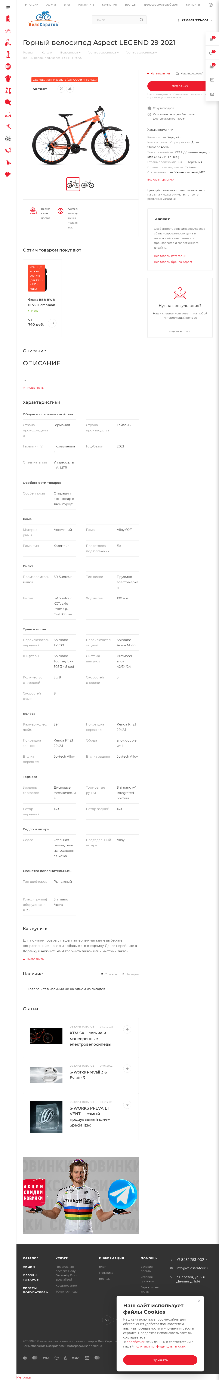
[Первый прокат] (9, 139)
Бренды (104, 1278)
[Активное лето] (9, 103)
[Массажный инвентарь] (9, 163)
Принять (160, 1360)
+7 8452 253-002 (195, 20)
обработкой (136, 1342)
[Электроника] (9, 67)
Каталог (30, 1258)
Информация (111, 1258)
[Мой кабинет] (211, 5)
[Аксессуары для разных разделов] (9, 175)
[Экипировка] (9, 79)
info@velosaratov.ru (192, 1268)
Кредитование (66, 1285)
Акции (29, 1266)
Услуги (62, 1258)
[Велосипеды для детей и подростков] (9, 43)
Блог (102, 1266)
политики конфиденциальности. (160, 1346)
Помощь (149, 1258)
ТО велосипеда (67, 1291)
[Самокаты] (9, 115)
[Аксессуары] (9, 55)
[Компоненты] (9, 151)
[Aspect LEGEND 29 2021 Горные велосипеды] (80, 135)
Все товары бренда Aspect (173, 262)
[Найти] (141, 19)
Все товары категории (170, 256)
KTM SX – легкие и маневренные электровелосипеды (90, 1039)
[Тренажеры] (9, 91)
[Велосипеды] (9, 31)
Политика (106, 1272)
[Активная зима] (9, 127)
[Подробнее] (127, 1029)
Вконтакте (106, 1320)
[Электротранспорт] (9, 19)
